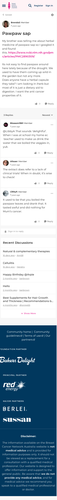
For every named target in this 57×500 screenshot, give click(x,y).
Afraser (14, 161)
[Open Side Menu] (4, 5)
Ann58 (20, 255)
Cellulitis (8, 263)
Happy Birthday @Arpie (18, 274)
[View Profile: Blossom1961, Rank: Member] (6, 125)
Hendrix (21, 267)
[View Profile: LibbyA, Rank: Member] (6, 193)
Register (38, 5)
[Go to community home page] (12, 5)
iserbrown (24, 278)
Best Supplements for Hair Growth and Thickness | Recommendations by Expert (28, 299)
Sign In (49, 5)
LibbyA (14, 191)
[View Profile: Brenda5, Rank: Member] (5, 24)
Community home (19, 331)
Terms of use (32, 335)
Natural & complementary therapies (26, 251)
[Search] (30, 5)
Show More (30, 313)
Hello (6, 286)
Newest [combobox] (47, 115)
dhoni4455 (24, 305)
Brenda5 (15, 22)
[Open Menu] (52, 15)
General (8, 15)
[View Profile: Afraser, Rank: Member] (6, 163)
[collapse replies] (28, 121)
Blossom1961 (16, 123)
